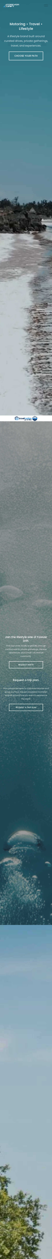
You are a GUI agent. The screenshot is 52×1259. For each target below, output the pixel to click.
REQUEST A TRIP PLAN (26, 707)
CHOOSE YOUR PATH (26, 56)
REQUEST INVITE (26, 664)
